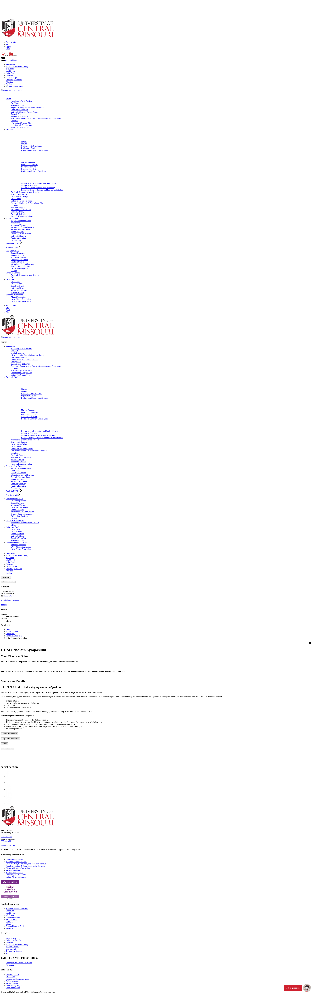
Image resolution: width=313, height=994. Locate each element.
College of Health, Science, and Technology (38, 188)
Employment (11, 949)
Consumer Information (14, 859)
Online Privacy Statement (16, 877)
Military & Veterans (18, 225)
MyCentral (10, 69)
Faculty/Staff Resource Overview (19, 963)
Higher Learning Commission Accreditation (28, 107)
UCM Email (10, 73)
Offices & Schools (13, 273)
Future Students (12, 218)
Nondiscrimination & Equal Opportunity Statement (25, 866)
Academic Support (18, 207)
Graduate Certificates (29, 169)
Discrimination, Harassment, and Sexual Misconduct (26, 864)
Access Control (12, 983)
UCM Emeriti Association (21, 301)
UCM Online (16, 199)
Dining (8, 924)
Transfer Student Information (22, 266)
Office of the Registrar (19, 268)
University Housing (18, 236)
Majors (24, 142)
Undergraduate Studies (19, 260)
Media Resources (17, 105)
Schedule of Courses (19, 194)
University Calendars (14, 80)
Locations (14, 121)
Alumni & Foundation (14, 295)
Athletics (9, 82)
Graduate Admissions (14, 636)
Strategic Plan (16, 114)
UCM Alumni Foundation (21, 299)
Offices (13, 277)
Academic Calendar (18, 214)
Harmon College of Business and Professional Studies (42, 190)
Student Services (17, 255)
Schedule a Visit (12, 247)
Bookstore (10, 911)
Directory (9, 75)
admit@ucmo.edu (8, 845)
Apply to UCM (13, 243)
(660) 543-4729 (10, 596)
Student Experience (18, 253)
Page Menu (6, 577)
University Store (29, 850)
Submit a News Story (19, 290)
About (8, 99)
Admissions (10, 64)
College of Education (29, 185)
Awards (4, 744)
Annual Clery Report (14, 985)
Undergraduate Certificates (31, 146)
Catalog (9, 84)
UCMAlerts (10, 977)
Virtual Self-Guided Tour (20, 127)
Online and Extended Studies (22, 201)
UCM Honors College (19, 196)
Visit (7, 44)
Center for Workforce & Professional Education (29, 203)
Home (8, 629)
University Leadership (19, 110)
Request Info (11, 42)
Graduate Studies (17, 262)
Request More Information (21, 221)
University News (17, 288)
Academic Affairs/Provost (21, 210)
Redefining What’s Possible (21, 101)
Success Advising (17, 212)
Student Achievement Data (16, 862)
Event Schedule (7, 749)
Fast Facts (14, 103)
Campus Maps (11, 77)
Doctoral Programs (28, 167)
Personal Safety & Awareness (17, 979)
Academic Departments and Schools (25, 192)
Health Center (11, 919)
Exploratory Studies (28, 148)
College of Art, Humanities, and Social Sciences (39, 183)
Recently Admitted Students (21, 229)
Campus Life (16, 240)
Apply (8, 46)
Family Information (18, 238)
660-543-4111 (6, 841)
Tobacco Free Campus (14, 873)
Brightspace (10, 71)
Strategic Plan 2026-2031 (20, 116)
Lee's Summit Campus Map (21, 125)
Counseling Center (13, 917)
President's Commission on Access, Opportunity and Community (36, 118)
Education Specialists (29, 165)
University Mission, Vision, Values (24, 112)
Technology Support (14, 951)
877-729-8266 (6, 837)
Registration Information (10, 739)
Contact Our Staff (13, 988)
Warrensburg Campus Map (21, 123)
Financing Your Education (21, 234)
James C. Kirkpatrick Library (17, 67)
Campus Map (11, 938)
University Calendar (13, 940)
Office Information (8, 582)
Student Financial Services (16, 926)
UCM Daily (15, 282)
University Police (12, 975)
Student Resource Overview (17, 909)
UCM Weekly (16, 284)
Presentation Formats (9, 734)
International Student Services (22, 227)
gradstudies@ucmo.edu (10, 600)
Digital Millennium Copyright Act (19, 868)
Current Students (12, 251)
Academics (10, 129)
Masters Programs (28, 162)
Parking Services (12, 981)
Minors (24, 144)
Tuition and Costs (17, 232)
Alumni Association (18, 297)
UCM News (10, 279)
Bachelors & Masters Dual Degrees (34, 150)
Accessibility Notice (13, 870)
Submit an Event (17, 286)
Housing (9, 922)
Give (8, 49)
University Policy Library (16, 875)
